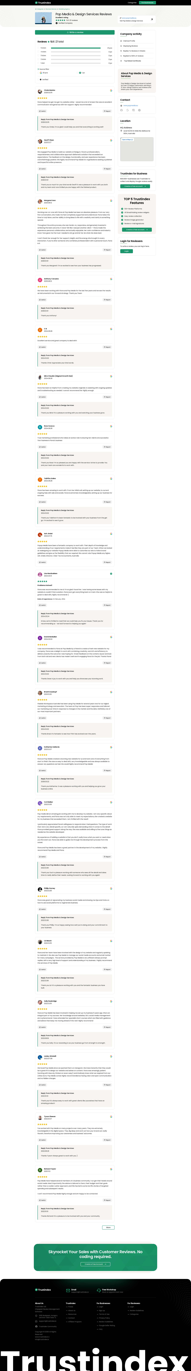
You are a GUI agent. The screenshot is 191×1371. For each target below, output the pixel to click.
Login (126, 251)
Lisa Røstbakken (50, 574)
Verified (45, 80)
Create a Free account (133, 186)
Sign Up (102, 1310)
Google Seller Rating (107, 1325)
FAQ (100, 1329)
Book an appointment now (112, 1292)
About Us (71, 1310)
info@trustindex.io (42, 1339)
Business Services (51, 9)
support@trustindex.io (80, 1292)
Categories (132, 3)
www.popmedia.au (130, 105)
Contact (71, 1318)
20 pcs (45, 73)
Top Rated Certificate (132, 61)
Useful (43, 111)
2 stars (43, 59)
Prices (70, 1307)
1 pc (83, 73)
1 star (43, 63)
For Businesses (147, 2)
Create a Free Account (94, 1264)
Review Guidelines (106, 1322)
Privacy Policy (104, 1318)
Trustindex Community (48, 1326)
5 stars (43, 48)
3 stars (43, 56)
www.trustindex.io (42, 1337)
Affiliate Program (75, 1322)
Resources (72, 1314)
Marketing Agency (64, 9)
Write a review (76, 32)
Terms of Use (104, 1314)
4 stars (43, 52)
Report (108, 111)
